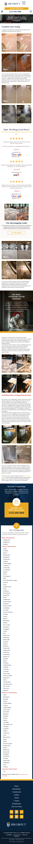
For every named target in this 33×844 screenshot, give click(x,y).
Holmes (5, 730)
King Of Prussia (7, 605)
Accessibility (9, 834)
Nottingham (6, 629)
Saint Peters (6, 652)
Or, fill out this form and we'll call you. (17, 515)
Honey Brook (6, 593)
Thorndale (5, 663)
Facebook (16, 812)
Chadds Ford (6, 559)
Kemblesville (6, 599)
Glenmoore (6, 591)
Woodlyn (5, 766)
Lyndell (5, 616)
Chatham (5, 561)
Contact (16, 801)
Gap (4, 771)
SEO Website (12, 841)
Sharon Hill (6, 752)
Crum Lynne (6, 709)
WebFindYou (20, 841)
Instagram (11, 812)
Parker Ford (6, 635)
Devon (5, 574)
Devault (5, 572)
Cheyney (5, 705)
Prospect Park (6, 745)
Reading (5, 544)
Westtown (5, 690)
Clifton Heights (7, 707)
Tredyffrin (5, 667)
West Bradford (7, 682)
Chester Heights (7, 703)
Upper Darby (6, 760)
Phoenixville (6, 639)
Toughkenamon (7, 665)
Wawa (4, 764)
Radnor (5, 747)
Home (16, 786)
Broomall (5, 699)
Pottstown (5, 646)
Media (4, 739)
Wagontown (6, 677)
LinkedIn (16, 816)
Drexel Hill (6, 711)
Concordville (6, 569)
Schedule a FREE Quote (16, 8)
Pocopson (5, 641)
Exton (4, 584)
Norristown (6, 627)
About (16, 798)
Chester (5, 701)
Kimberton (6, 603)
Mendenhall (6, 620)
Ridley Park (6, 750)
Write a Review (2, 11)
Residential (16, 789)
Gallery (16, 795)
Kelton (5, 597)
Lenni (4, 735)
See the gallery (16, 233)
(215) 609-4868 (15, 12)
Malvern (5, 618)
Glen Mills (6, 722)
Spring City (6, 656)
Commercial (16, 792)
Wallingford (6, 762)
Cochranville (6, 567)
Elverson (5, 582)
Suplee (5, 660)
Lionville (5, 614)
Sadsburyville (6, 650)
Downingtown (7, 576)
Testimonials (16, 804)
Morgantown (6, 542)
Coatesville (6, 565)
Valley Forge (6, 673)
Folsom (5, 720)
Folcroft (5, 718)
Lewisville (5, 610)
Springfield (6, 754)
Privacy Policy (17, 834)
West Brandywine (7, 684)
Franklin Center (7, 586)
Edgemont (5, 714)
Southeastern (6, 654)
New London (6, 625)
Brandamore (6, 557)
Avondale (5, 550)
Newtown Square (7, 743)
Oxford (5, 631)
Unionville (6, 669)
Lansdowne (6, 733)
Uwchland (5, 671)
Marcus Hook (6, 737)
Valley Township (7, 675)
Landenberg (6, 608)
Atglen (5, 548)
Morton (5, 741)
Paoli (4, 633)
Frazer (4, 589)
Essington (5, 716)
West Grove (6, 688)
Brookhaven (6, 697)
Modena (5, 622)
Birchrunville (6, 555)
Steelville (5, 658)
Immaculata (6, 595)
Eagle (4, 578)
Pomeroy (5, 644)
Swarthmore (6, 756)
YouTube (11, 816)
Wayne (5, 680)
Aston (4, 695)
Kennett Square (7, 601)
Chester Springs (7, 563)
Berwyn (5, 553)
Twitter (21, 812)
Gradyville (6, 728)
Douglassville (6, 540)
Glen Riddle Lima (7, 724)
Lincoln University (8, 612)
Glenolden (5, 726)
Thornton (5, 758)
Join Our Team (16, 806)
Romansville (6, 648)
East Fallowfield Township (10, 580)
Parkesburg (6, 637)
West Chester (6, 686)
